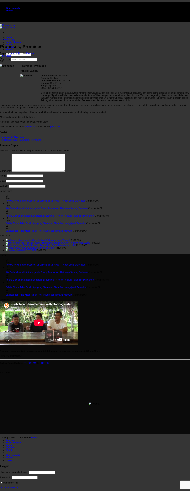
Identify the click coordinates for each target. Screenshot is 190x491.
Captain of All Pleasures (12, 137)
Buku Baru (4, 40)
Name (3, 176)
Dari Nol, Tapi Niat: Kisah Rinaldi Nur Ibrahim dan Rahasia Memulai (39, 231)
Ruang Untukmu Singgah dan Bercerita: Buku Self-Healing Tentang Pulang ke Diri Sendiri (50, 216)
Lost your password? (10, 487)
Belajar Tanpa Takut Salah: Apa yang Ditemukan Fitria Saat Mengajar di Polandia (46, 223)
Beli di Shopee (13, 42)
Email (3, 181)
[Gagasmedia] (7, 26)
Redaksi (30, 53)
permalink (55, 126)
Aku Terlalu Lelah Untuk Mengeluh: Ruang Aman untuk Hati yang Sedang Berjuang (47, 208)
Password (5, 477)
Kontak (9, 10)
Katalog (10, 39)
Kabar (9, 445)
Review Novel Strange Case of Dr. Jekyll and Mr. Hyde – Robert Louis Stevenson (45, 201)
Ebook (9, 49)
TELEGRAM (30, 363)
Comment (5, 171)
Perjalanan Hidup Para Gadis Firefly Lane (20, 140)
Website (4, 186)
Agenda (10, 447)
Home (9, 37)
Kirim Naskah (13, 8)
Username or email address (14, 472)
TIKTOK (45, 363)
